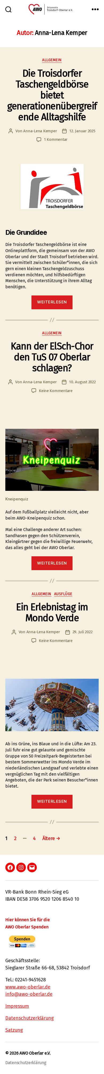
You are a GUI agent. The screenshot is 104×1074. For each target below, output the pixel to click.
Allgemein (52, 60)
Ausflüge (63, 594)
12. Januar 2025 (82, 131)
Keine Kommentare (56, 390)
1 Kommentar (55, 139)
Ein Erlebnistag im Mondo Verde (52, 612)
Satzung (14, 1030)
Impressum (17, 1006)
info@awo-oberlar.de (29, 994)
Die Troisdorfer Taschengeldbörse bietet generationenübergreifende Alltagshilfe (52, 95)
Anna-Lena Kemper (40, 131)
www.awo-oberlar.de (27, 987)
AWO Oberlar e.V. (35, 1053)
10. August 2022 (82, 382)
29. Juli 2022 (83, 631)
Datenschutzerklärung (29, 1018)
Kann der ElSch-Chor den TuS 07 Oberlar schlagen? (52, 357)
